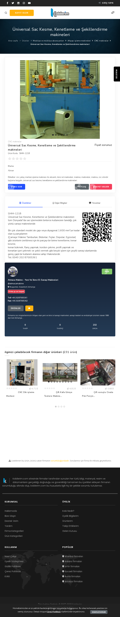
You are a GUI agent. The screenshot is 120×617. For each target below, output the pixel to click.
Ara (107, 271)
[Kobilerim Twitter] (13, 3)
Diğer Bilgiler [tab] (61, 203)
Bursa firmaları (72, 576)
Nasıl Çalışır (11, 556)
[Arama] (6, 12)
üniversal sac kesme (32, 180)
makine (77, 177)
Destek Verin (11, 521)
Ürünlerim (67, 521)
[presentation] (10, 98)
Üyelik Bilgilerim (70, 516)
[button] (53, 135)
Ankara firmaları (73, 561)
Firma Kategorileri (14, 531)
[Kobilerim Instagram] (24, 3)
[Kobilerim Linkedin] (18, 3)
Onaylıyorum (99, 612)
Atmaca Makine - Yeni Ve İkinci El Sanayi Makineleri (33, 280)
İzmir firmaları (72, 566)
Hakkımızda (11, 510)
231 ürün (70, 352)
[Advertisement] (60, 431)
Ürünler (25, 40)
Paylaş (82, 186)
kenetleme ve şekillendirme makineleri (59, 180)
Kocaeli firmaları (73, 571)
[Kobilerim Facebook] (7, 3)
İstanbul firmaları (73, 556)
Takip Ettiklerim (70, 526)
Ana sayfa (13, 40)
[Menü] (112, 12)
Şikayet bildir (101, 186)
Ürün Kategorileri (13, 536)
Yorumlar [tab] (96, 203)
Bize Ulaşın (10, 516)
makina (94, 177)
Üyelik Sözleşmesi (14, 561)
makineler (85, 177)
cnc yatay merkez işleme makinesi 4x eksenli (36, 177)
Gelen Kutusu (69, 531)
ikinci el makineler (65, 177)
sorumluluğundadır (60, 460)
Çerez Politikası (13, 571)
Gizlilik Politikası (13, 566)
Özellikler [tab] (26, 203)
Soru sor (16, 186)
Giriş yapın (107, 3)
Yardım (8, 526)
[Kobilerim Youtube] (29, 3)
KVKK (7, 576)
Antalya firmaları (73, 581)
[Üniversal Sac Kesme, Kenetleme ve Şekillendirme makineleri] (60, 99)
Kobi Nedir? (68, 510)
